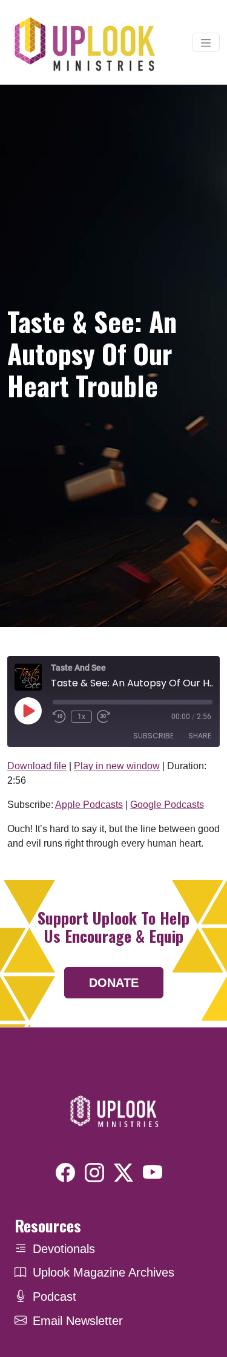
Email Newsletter (78, 1320)
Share (199, 736)
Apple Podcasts (89, 804)
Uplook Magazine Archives (103, 1272)
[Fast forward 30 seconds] (103, 716)
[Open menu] (206, 42)
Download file (37, 766)
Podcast (54, 1296)
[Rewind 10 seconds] (59, 716)
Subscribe (153, 736)
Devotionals (64, 1248)
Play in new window (117, 766)
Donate (114, 982)
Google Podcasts (167, 804)
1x (81, 716)
